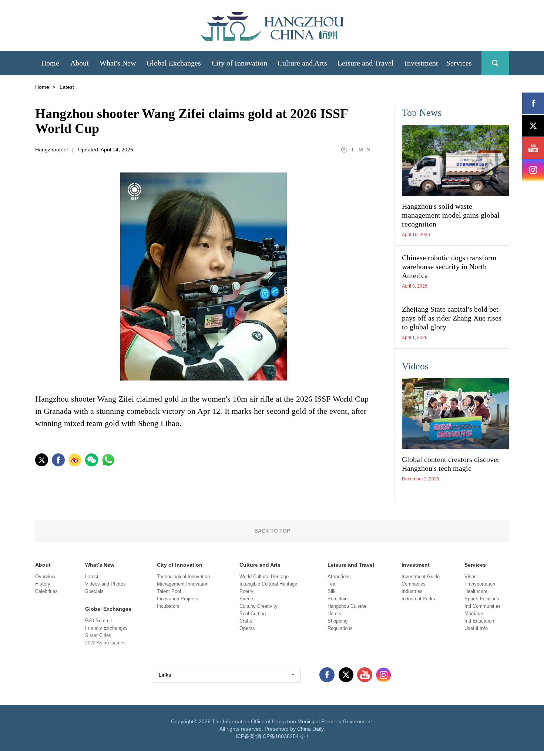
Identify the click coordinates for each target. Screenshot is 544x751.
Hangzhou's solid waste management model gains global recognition (451, 215)
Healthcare (475, 591)
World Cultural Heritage (264, 576)
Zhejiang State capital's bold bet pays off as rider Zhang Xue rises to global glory (451, 318)
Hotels (334, 613)
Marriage (473, 613)
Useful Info (476, 628)
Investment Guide (421, 576)
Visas (470, 576)
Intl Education (479, 621)
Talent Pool (169, 591)
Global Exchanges (108, 609)
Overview (45, 576)
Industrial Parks (418, 598)
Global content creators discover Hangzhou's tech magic (451, 463)
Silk (332, 591)
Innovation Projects (177, 598)
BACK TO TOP (272, 531)
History (42, 584)
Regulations (340, 628)
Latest (91, 576)
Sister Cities (98, 635)
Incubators (168, 606)
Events (247, 598)
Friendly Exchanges (106, 628)
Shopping (337, 621)
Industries (412, 591)
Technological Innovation (183, 576)
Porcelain (337, 598)
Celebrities (46, 591)
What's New (99, 565)
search (495, 63)
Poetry (246, 591)
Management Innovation (182, 584)
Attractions (339, 576)
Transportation (479, 584)
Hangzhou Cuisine (347, 606)
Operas (247, 628)
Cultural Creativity (258, 606)
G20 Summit (98, 620)
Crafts (245, 621)
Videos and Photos (105, 584)
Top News (421, 112)
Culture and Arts (260, 565)
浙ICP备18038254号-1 (282, 736)
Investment (416, 565)
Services (475, 565)
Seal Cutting (252, 613)
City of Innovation (179, 565)
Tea (331, 584)
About (43, 565)
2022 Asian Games (105, 643)
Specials (94, 591)
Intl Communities (482, 606)
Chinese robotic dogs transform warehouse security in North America (449, 266)
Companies (414, 584)
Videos (415, 366)
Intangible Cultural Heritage (268, 584)
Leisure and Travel (351, 565)
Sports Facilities (481, 598)
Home (42, 87)
